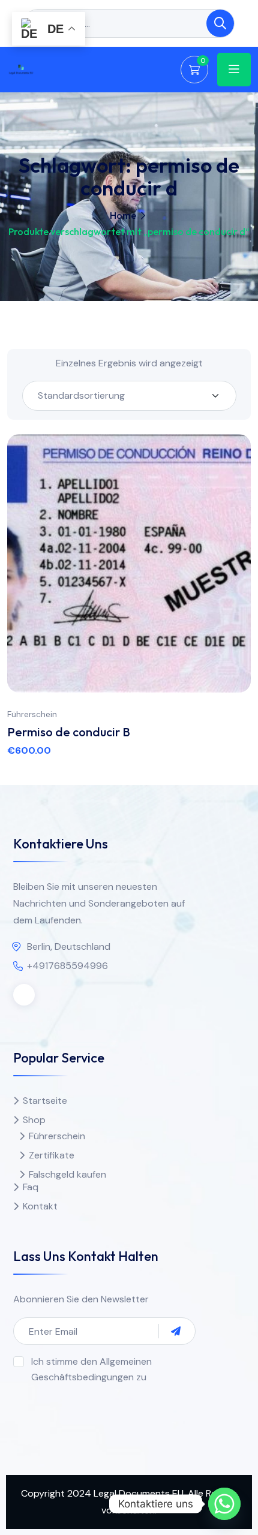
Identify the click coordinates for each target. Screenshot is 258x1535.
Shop (34, 1119)
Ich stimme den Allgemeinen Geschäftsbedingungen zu (91, 1369)
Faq (30, 1187)
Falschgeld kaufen (67, 1174)
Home (123, 215)
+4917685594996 (67, 965)
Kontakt (40, 1206)
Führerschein (32, 714)
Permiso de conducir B (68, 731)
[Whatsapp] (224, 1504)
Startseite (45, 1100)
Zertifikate (51, 1155)
